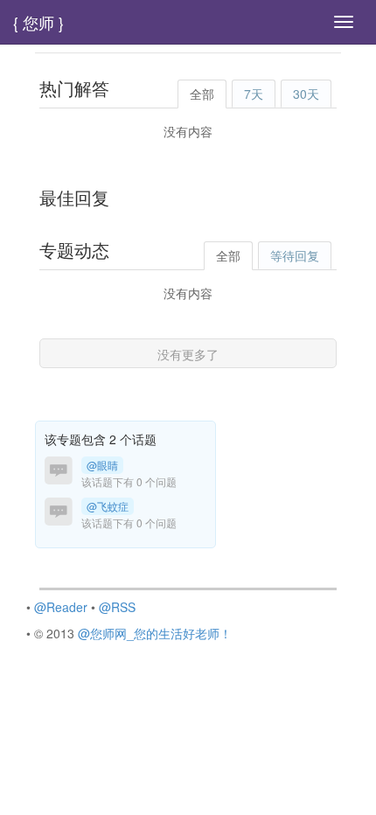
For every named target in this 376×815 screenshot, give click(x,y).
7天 (253, 93)
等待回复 (294, 255)
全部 (202, 93)
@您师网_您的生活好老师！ (155, 633)
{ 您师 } (38, 21)
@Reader (60, 607)
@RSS (117, 607)
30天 (306, 93)
